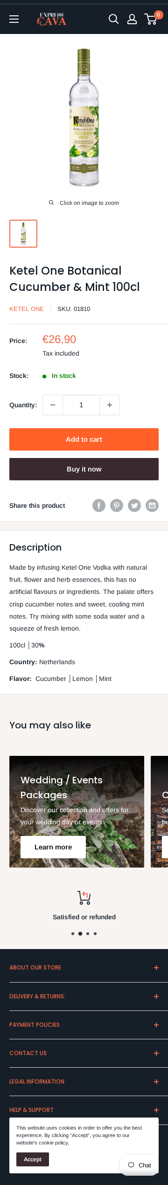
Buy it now (84, 469)
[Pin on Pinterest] (116, 505)
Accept (33, 1159)
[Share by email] (152, 505)
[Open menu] (14, 19)
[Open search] (114, 19)
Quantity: (23, 405)
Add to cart (84, 439)
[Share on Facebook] (98, 505)
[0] (151, 19)
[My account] (132, 19)
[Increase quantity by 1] (109, 405)
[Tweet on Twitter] (134, 505)
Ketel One (26, 308)
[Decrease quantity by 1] (53, 405)
